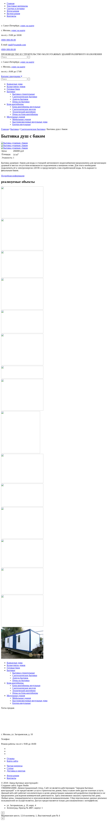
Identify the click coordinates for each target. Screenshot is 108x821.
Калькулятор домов (16, 86)
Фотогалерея (13, 11)
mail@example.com (17, 45)
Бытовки (11, 91)
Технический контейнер (24, 112)
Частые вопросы (14, 766)
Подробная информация (12, 176)
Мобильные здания (21, 119)
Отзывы (10, 758)
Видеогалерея (13, 13)
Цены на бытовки (21, 101)
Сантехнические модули (24, 109)
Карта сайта (12, 761)
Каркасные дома (14, 84)
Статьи (10, 768)
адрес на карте (27, 25)
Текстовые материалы (17, 6)
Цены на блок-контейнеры (25, 114)
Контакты (11, 16)
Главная (10, 3)
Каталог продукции (11, 76)
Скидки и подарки (16, 8)
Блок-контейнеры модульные (26, 107)
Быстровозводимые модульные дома (29, 122)
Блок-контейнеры (15, 104)
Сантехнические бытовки (24, 96)
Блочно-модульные (21, 124)
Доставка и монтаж (16, 771)
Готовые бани (13, 89)
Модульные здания (16, 117)
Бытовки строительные (23, 94)
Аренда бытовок (20, 99)
